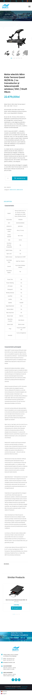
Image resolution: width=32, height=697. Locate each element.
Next (24, 54)
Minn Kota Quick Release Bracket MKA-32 (16, 600)
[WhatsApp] (19, 679)
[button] (4, 1)
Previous (7, 54)
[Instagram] (16, 679)
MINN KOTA (13, 189)
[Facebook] (13, 679)
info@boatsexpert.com (9, 662)
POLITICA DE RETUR (21, 688)
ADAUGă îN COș (21, 178)
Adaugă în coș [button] (17, 608)
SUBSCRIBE (10, 640)
